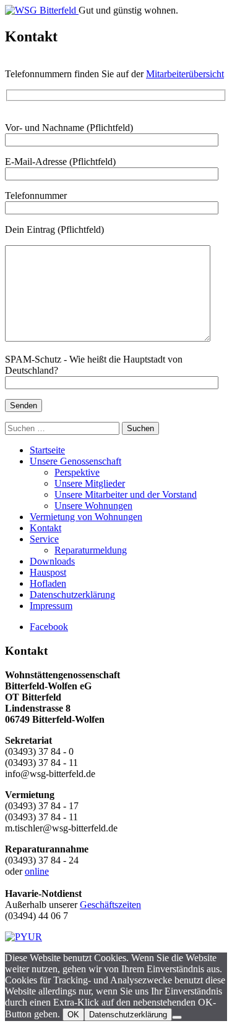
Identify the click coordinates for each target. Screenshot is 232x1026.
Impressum (51, 605)
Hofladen (48, 583)
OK (73, 1014)
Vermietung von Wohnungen (86, 516)
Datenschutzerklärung (72, 594)
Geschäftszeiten (110, 904)
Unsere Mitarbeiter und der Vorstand (125, 494)
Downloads (52, 561)
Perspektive (77, 472)
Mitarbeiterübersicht (185, 74)
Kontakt (45, 528)
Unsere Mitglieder (89, 483)
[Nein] (177, 1017)
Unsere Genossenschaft (75, 461)
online (37, 871)
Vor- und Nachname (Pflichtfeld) (69, 127)
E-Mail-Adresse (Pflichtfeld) (60, 161)
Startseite (47, 450)
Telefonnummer (36, 195)
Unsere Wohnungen (93, 505)
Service (44, 539)
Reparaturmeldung (90, 550)
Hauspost (48, 572)
